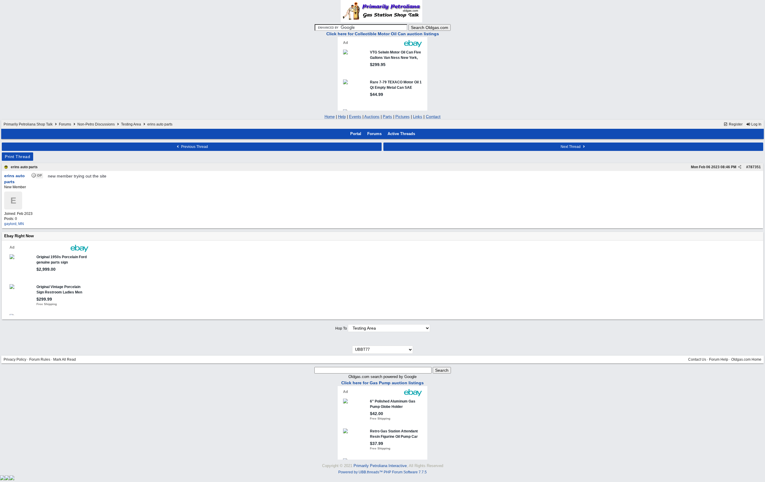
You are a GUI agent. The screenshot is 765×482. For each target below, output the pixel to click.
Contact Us (697, 359)
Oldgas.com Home (746, 359)
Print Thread (17, 156)
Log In (755, 124)
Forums (65, 124)
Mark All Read (64, 359)
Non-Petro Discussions (96, 124)
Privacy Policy (15, 359)
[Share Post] (739, 167)
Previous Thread (194, 147)
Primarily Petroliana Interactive (380, 465)
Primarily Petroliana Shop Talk (28, 124)
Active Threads (401, 133)
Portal (355, 133)
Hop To (341, 328)
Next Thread (571, 147)
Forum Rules (39, 359)
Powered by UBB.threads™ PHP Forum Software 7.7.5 (382, 472)
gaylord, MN (14, 224)
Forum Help (718, 359)
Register (735, 124)
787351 (754, 167)
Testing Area (131, 124)
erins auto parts (24, 167)
